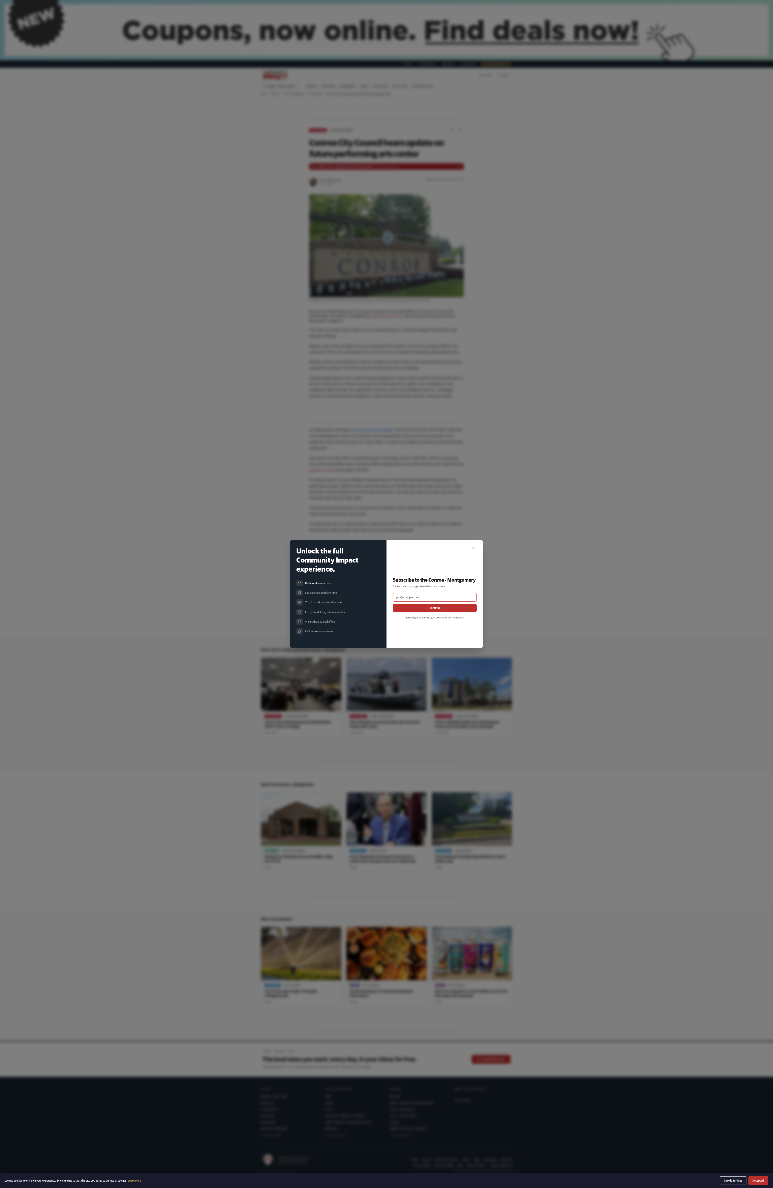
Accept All (758, 1180)
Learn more (134, 1180)
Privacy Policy (458, 617)
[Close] (473, 548)
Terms (444, 617)
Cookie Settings (733, 1180)
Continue (434, 608)
